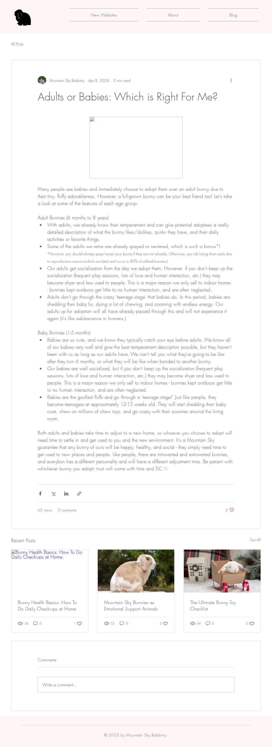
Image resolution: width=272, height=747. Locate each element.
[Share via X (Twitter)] (53, 493)
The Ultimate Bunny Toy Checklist (213, 605)
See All (255, 539)
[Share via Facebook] (40, 493)
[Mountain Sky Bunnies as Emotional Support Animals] (136, 571)
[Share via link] (79, 493)
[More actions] (231, 80)
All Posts (17, 43)
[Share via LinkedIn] (66, 493)
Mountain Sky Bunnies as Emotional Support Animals (131, 605)
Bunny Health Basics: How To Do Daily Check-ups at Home (47, 605)
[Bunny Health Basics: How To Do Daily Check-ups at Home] (49, 571)
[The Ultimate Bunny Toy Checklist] (222, 571)
